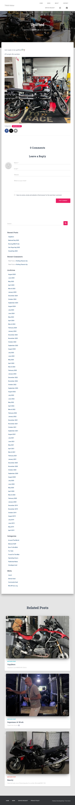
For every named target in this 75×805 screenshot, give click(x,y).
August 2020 (12, 477)
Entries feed (11, 578)
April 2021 (11, 448)
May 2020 (11, 487)
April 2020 (11, 491)
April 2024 (11, 320)
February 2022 (12, 413)
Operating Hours (13, 558)
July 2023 (11, 352)
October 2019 (12, 512)
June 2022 (11, 399)
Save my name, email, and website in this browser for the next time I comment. (39, 195)
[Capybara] (37, 637)
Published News (13, 561)
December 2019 (13, 505)
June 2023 (11, 356)
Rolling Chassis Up (21, 261)
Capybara (11, 236)
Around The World (13, 540)
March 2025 (11, 288)
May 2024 (11, 317)
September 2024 (13, 303)
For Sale (10, 551)
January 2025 (12, 292)
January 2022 (12, 416)
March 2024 (11, 324)
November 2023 (13, 338)
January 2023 (12, 374)
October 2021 (12, 427)
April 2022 (11, 406)
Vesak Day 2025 (13, 251)
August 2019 (12, 516)
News (48, 3)
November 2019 (13, 509)
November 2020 (13, 466)
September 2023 (13, 345)
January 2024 (12, 331)
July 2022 (11, 395)
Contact (65, 3)
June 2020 (11, 484)
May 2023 (11, 359)
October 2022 (12, 384)
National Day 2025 (13, 240)
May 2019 (11, 527)
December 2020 (13, 463)
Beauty (10, 780)
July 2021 (11, 438)
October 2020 (12, 470)
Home (41, 3)
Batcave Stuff (17, 126)
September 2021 (13, 431)
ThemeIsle (67, 801)
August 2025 (12, 274)
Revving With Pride (13, 244)
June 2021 (11, 441)
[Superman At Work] (37, 695)
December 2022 (13, 377)
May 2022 (11, 402)
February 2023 (12, 370)
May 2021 (11, 445)
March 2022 (11, 409)
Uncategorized (12, 565)
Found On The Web (13, 554)
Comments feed (13, 582)
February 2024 (12, 327)
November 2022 (13, 381)
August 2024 (12, 306)
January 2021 (12, 459)
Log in (10, 575)
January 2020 (12, 502)
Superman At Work (15, 722)
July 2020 (11, 480)
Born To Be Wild (13, 547)
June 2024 (11, 313)
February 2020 (12, 498)
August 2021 (12, 434)
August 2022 (12, 391)
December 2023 (13, 335)
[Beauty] (37, 752)
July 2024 (11, 310)
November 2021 (13, 423)
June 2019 (11, 523)
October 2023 (12, 342)
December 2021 (13, 420)
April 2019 (11, 530)
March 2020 (11, 495)
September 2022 (13, 388)
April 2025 (11, 285)
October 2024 (12, 299)
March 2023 (11, 367)
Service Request (50, 7)
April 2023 (11, 363)
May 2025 (11, 281)
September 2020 (13, 473)
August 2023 (12, 349)
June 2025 (11, 278)
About (57, 3)
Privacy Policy (35, 800)
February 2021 (12, 455)
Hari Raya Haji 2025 (14, 247)
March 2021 (11, 452)
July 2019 (11, 519)
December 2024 (13, 295)
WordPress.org (13, 586)
